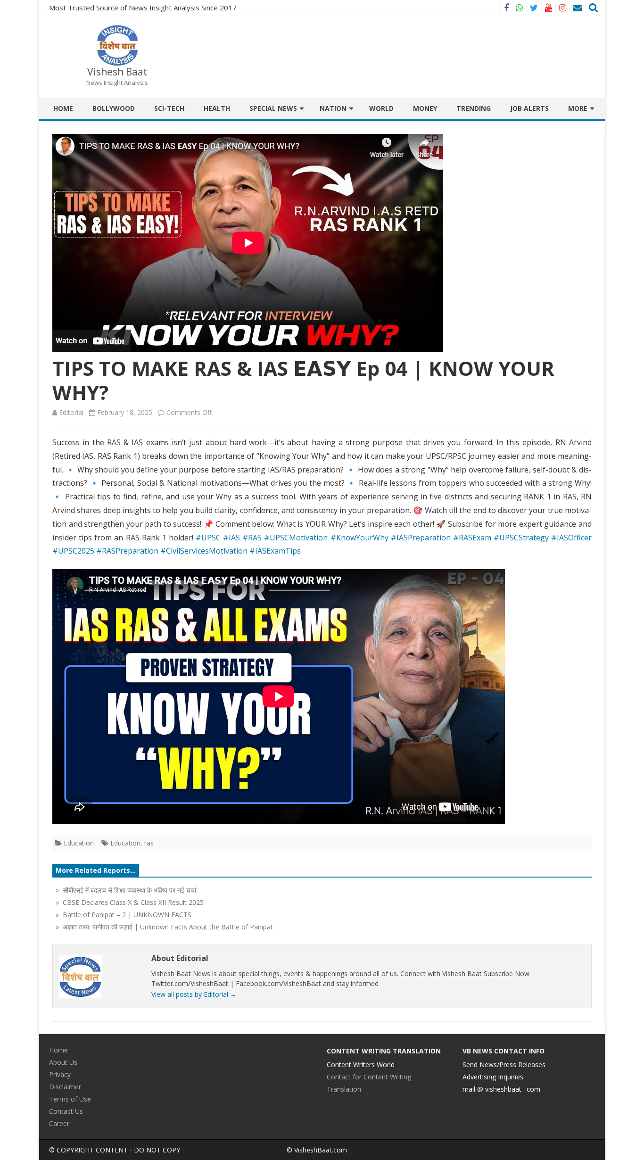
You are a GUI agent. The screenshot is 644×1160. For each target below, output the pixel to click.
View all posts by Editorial (194, 994)
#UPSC (208, 537)
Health (217, 108)
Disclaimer (65, 1086)
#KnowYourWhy (359, 537)
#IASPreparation (421, 537)
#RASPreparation (127, 551)
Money (425, 108)
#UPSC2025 (73, 551)
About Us (63, 1062)
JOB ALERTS (529, 108)
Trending (473, 108)
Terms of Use (70, 1098)
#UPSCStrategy (521, 537)
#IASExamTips (275, 551)
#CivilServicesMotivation (204, 551)
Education (79, 842)
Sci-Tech (169, 108)
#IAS (231, 537)
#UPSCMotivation (296, 537)
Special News (273, 108)
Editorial (71, 412)
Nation (333, 108)
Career (59, 1123)
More (577, 108)
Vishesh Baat (117, 72)
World (381, 108)
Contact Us (66, 1111)
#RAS (252, 537)
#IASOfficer (571, 537)
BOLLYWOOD (113, 108)
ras (149, 842)
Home (63, 108)
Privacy (60, 1074)
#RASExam (472, 537)
